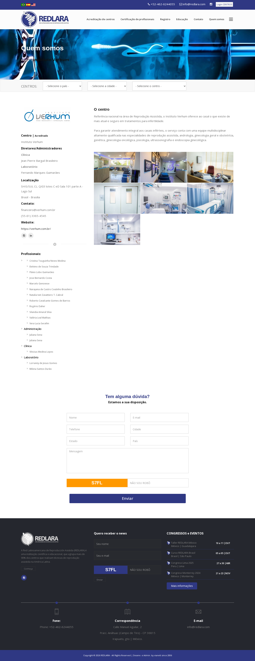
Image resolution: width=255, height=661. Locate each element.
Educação (182, 19)
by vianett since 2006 (161, 655)
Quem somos (216, 19)
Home (25, 60)
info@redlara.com (194, 4)
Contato (198, 19)
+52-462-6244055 (163, 4)
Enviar (127, 498)
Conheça (28, 568)
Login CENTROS (224, 4)
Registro (165, 19)
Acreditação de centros (101, 19)
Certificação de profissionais (137, 19)
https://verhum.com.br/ (36, 229)
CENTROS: (29, 86)
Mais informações (182, 586)
